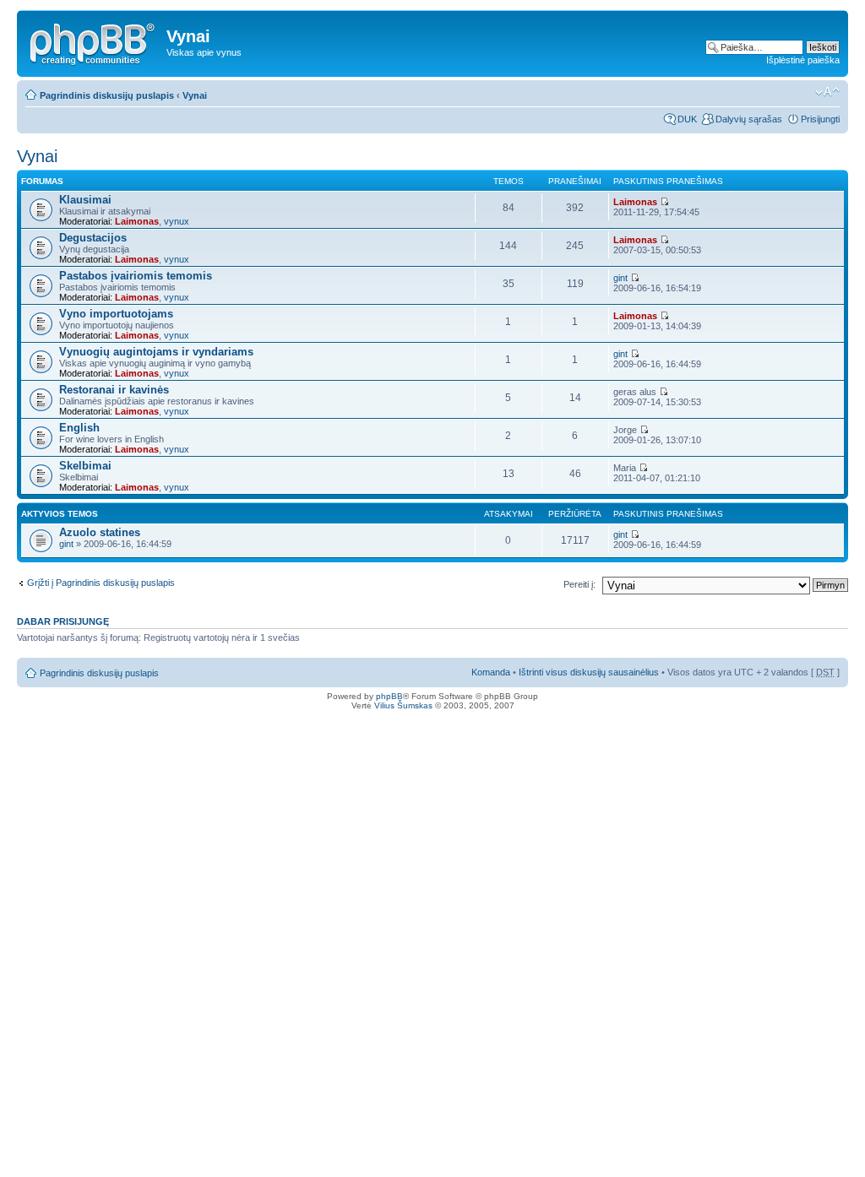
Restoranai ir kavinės (114, 389)
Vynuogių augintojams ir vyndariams (156, 351)
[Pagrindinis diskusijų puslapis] (93, 41)
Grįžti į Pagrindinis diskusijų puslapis (101, 583)
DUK (687, 119)
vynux (176, 221)
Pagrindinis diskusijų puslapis (107, 95)
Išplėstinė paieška (803, 60)
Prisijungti (820, 119)
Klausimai (85, 199)
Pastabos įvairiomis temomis (135, 275)
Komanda (490, 672)
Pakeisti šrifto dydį (827, 92)
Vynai (194, 95)
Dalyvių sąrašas (748, 119)
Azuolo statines (99, 532)
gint (620, 278)
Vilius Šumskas (403, 705)
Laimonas (137, 221)
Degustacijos (93, 237)
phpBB (389, 696)
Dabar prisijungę (63, 621)
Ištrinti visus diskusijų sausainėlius (589, 672)
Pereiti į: (579, 584)
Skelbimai (85, 465)
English (79, 427)
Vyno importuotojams (116, 313)
